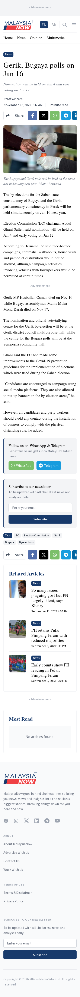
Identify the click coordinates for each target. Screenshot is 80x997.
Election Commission (36, 535)
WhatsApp (23, 465)
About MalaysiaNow (17, 844)
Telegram (51, 465)
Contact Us (11, 861)
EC (17, 535)
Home (8, 37)
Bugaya (9, 542)
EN (44, 24)
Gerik (57, 535)
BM (54, 24)
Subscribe (40, 519)
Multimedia (56, 37)
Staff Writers (12, 99)
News (21, 37)
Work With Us (13, 869)
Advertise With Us (16, 852)
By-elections (26, 542)
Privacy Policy (13, 901)
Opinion (36, 37)
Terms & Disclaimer (17, 892)
